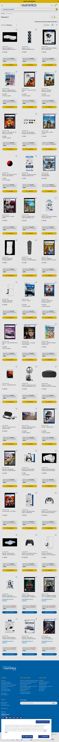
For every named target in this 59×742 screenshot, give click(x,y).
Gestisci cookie (28, 736)
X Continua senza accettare (43, 721)
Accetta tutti (45, 736)
